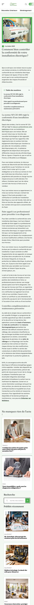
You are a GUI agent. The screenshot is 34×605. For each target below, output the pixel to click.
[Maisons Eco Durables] (13, 4)
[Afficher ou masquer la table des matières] (25, 90)
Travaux (4, 445)
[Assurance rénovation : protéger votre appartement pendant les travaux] (17, 589)
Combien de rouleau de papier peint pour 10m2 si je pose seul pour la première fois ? (15, 449)
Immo (4, 484)
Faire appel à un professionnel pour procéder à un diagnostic (15, 102)
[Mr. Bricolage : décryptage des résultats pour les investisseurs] (17, 521)
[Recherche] (26, 4)
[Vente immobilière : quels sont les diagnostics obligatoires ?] (17, 469)
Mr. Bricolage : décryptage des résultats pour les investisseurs (15, 537)
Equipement (8, 534)
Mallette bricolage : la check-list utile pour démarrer (15, 571)
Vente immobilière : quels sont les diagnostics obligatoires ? (14, 487)
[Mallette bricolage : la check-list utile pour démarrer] (17, 555)
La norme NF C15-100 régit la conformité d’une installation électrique (13, 96)
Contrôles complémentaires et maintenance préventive (14, 107)
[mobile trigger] (3, 4)
